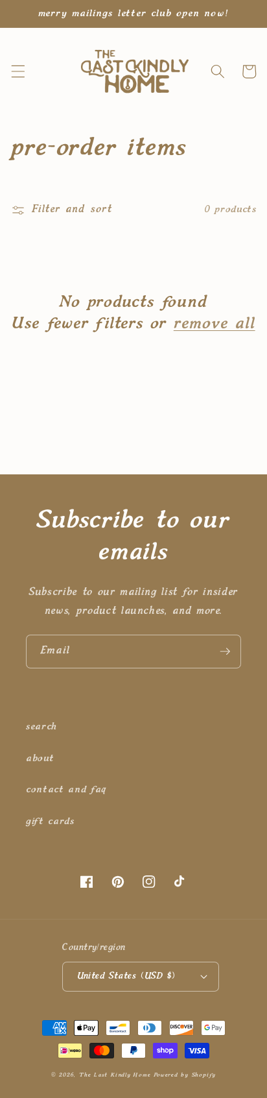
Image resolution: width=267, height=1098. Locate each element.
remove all (214, 323)
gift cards (50, 821)
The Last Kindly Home (114, 1075)
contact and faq (66, 789)
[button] (17, 71)
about (40, 758)
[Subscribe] (224, 651)
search (41, 726)
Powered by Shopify (185, 1075)
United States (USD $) (126, 976)
